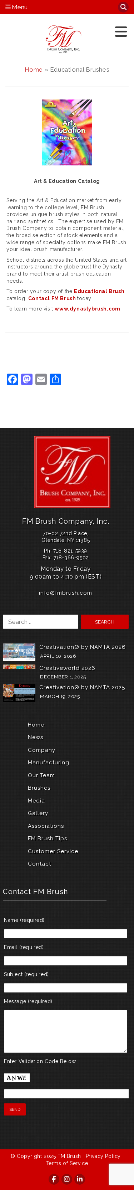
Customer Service (53, 851)
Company (41, 750)
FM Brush (69, 1156)
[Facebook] (54, 1179)
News (35, 737)
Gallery (38, 813)
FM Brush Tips (47, 838)
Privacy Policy (103, 1156)
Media (36, 800)
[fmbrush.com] (64, 39)
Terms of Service (67, 1163)
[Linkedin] (80, 1179)
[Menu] (121, 32)
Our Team (41, 775)
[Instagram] (67, 1179)
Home (34, 69)
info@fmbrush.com (65, 593)
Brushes (39, 788)
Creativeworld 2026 (67, 668)
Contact (39, 864)
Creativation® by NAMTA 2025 (82, 687)
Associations (46, 826)
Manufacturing (48, 762)
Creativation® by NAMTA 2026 (82, 647)
